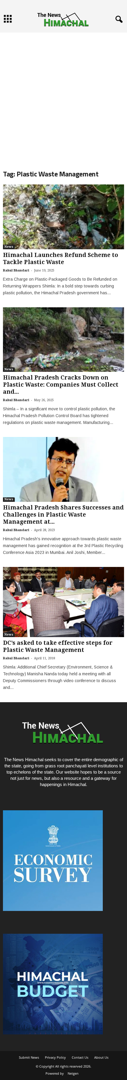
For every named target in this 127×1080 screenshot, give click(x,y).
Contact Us (80, 1057)
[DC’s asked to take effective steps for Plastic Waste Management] (63, 602)
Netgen (73, 1073)
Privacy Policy (55, 1057)
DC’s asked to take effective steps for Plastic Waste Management (58, 646)
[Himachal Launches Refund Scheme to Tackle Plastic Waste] (63, 216)
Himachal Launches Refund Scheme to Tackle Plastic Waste (60, 259)
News (8, 246)
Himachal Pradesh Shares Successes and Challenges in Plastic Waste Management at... (63, 514)
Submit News (29, 1057)
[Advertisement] (63, 96)
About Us (101, 1057)
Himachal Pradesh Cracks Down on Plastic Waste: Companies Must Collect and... (60, 384)
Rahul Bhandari (16, 270)
